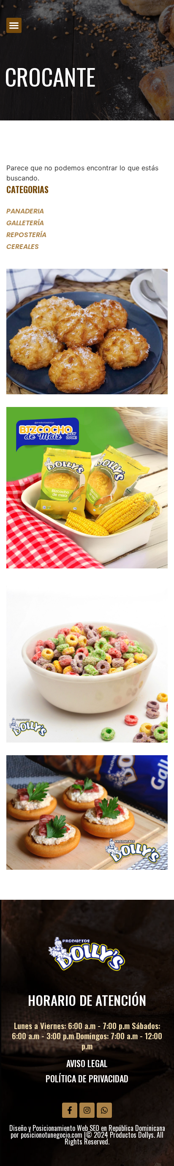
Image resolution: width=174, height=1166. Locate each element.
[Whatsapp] (104, 1110)
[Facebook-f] (69, 1110)
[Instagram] (87, 1110)
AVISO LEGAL (87, 1063)
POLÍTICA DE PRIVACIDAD (87, 1078)
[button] (14, 25)
